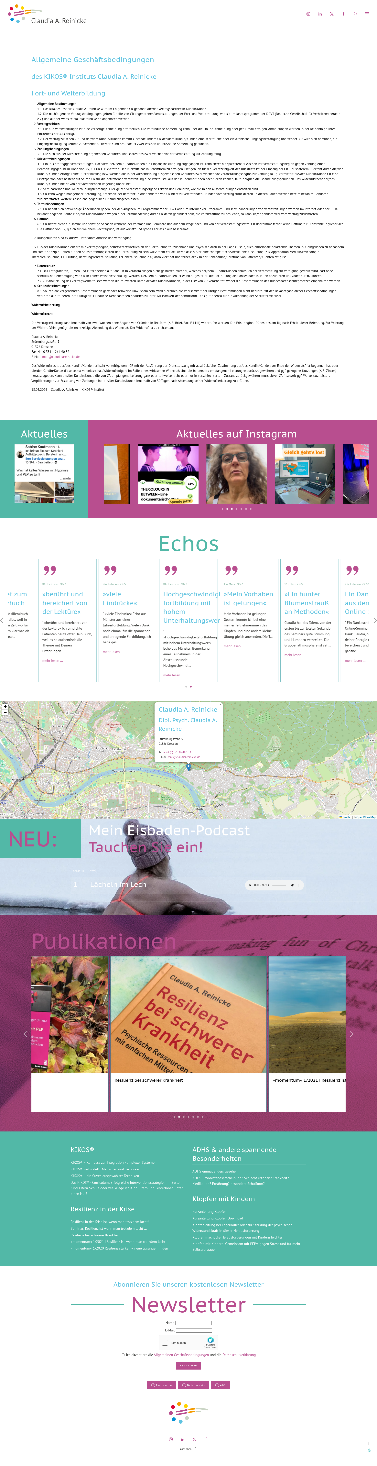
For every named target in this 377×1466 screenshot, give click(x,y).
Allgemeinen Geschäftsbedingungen (182, 1354)
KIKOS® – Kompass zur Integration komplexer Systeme (113, 1162)
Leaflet (346, 817)
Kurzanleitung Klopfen (209, 1211)
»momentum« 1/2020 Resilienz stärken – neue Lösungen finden (119, 1248)
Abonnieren (188, 1365)
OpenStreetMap (366, 817)
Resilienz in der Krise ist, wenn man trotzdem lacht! (110, 1221)
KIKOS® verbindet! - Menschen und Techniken (105, 1169)
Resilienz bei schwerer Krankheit (95, 1235)
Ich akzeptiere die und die (190, 1354)
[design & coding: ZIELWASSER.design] (368, 1450)
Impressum (164, 1385)
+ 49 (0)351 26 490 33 (177, 752)
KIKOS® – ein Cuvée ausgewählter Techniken (105, 1176)
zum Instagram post (168, 494)
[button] (355, 14)
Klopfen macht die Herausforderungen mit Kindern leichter (237, 1237)
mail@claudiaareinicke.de (61, 357)
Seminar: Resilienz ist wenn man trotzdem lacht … (109, 1228)
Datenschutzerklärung (239, 1354)
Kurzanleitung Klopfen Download (217, 1218)
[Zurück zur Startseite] (47, 14)
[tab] (222, 509)
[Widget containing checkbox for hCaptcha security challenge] (188, 1342)
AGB (223, 1385)
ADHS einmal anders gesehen (215, 1171)
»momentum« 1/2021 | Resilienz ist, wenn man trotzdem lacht (118, 1241)
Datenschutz (196, 1385)
